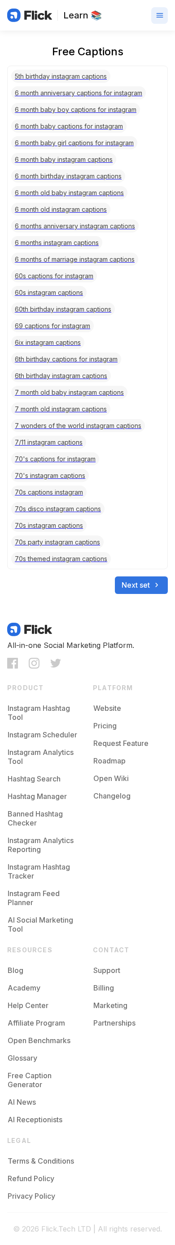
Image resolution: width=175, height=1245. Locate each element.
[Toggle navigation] (159, 15)
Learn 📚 (82, 15)
